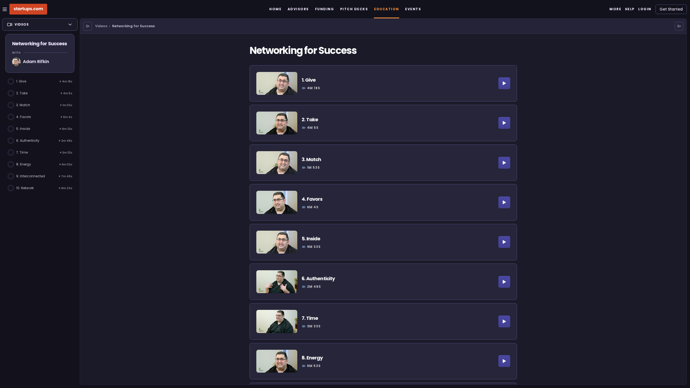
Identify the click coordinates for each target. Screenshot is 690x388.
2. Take (310, 119)
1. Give (309, 80)
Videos (101, 26)
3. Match (311, 159)
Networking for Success (133, 26)
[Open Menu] (87, 26)
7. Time (310, 318)
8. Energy (312, 357)
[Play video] (504, 83)
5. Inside (311, 238)
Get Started (671, 9)
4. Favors (312, 199)
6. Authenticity (318, 278)
